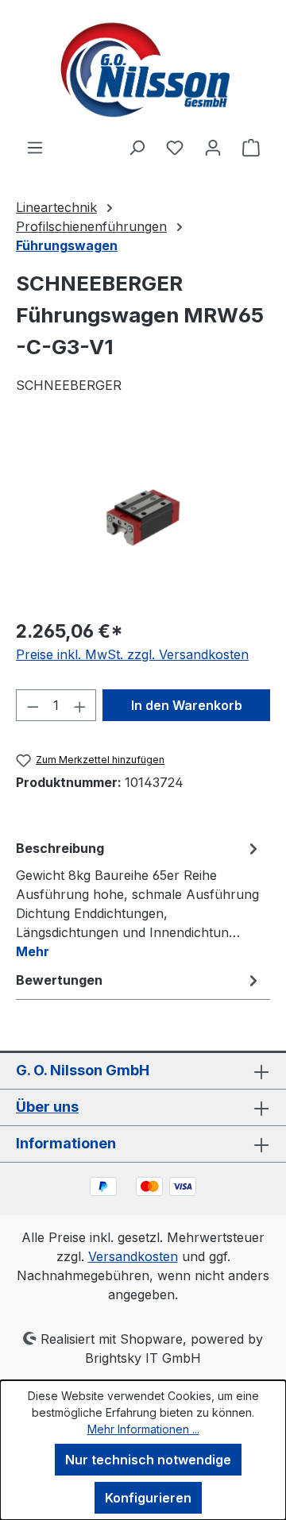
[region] (143, 515)
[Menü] (35, 147)
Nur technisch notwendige (148, 1460)
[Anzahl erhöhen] (80, 705)
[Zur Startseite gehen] (143, 68)
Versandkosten (133, 1256)
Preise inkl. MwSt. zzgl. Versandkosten (132, 654)
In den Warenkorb (186, 705)
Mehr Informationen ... (143, 1429)
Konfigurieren (148, 1498)
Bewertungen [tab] (59, 980)
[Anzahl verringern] (32, 705)
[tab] (139, 899)
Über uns (47, 1106)
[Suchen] (137, 147)
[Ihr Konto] (213, 147)
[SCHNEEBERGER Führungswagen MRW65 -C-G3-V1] (143, 515)
